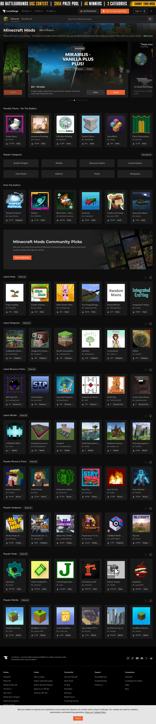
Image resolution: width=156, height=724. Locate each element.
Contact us (99, 685)
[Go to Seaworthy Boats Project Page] (141, 207)
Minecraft (7, 681)
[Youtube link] (137, 658)
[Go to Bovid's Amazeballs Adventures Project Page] (65, 345)
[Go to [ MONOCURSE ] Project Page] (14, 437)
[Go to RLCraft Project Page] (141, 529)
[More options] (151, 11)
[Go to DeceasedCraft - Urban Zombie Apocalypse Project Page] (40, 529)
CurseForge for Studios (133, 681)
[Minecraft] (5, 19)
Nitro (127, 689)
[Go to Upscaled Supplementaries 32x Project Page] (65, 391)
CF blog (67, 685)
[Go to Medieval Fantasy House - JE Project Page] (116, 437)
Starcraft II (7, 693)
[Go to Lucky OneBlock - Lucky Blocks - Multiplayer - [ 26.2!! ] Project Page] (65, 622)
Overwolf (128, 677)
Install (115, 92)
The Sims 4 (7, 689)
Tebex (127, 685)
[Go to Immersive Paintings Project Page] (40, 130)
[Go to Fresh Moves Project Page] (40, 483)
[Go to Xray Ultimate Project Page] (141, 483)
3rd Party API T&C (41, 693)
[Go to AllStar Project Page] (141, 345)
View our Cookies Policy (95, 712)
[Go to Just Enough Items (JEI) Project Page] (65, 576)
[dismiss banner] (152, 3)
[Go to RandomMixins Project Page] (116, 298)
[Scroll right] (151, 278)
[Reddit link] (151, 658)
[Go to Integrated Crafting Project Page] (141, 298)
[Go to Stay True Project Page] (90, 483)
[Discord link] (141, 658)
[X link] (146, 658)
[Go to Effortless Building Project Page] (65, 130)
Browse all (146, 155)
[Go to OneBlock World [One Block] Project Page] (141, 622)
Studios (50, 11)
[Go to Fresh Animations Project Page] (14, 483)
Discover (15, 19)
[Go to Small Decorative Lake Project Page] (90, 437)
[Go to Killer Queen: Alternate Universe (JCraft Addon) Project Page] (65, 298)
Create (37, 11)
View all (22, 277)
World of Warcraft (10, 685)
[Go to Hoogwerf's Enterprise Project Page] (40, 345)
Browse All (27, 19)
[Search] (150, 19)
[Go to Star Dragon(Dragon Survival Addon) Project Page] (90, 298)
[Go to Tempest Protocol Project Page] (14, 207)
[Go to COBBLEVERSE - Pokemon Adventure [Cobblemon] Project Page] (116, 529)
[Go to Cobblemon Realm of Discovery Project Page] (14, 345)
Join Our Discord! (71, 677)
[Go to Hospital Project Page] (65, 437)
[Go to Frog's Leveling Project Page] (14, 298)
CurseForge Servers (71, 701)
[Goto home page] (10, 11)
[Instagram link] (128, 658)
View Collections (22, 258)
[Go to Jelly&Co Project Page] (90, 345)
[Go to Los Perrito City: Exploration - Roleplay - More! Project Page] (116, 622)
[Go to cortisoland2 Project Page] (116, 345)
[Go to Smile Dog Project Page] (116, 391)
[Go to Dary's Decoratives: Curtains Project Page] (141, 130)
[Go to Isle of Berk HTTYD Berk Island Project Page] (90, 622)
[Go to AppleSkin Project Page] (141, 576)
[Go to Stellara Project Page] (40, 207)
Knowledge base (101, 677)
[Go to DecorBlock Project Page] (116, 130)
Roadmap (67, 693)
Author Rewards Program (43, 685)
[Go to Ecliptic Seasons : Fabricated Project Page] (40, 298)
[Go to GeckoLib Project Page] (14, 576)
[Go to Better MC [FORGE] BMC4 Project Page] (65, 529)
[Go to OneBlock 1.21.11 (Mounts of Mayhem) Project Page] (40, 622)
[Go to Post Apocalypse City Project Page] (141, 437)
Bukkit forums (69, 697)
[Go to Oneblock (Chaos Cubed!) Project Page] (14, 622)
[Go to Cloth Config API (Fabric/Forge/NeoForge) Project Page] (40, 576)
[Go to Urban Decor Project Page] (14, 130)
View (95, 92)
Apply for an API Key (41, 689)
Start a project (39, 677)
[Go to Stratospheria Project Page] (40, 391)
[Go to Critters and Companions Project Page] (116, 207)
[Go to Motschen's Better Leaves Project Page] (65, 483)
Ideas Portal (68, 681)
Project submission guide (43, 681)
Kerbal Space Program (11, 697)
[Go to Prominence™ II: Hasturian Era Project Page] (90, 529)
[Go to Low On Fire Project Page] (116, 483)
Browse (25, 11)
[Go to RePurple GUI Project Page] (14, 391)
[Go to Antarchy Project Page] (90, 207)
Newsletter (68, 689)
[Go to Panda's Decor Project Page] (90, 130)
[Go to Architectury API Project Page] (90, 576)
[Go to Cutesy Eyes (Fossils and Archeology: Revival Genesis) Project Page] (141, 391)
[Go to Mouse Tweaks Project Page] (116, 576)
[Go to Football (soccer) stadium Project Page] (40, 437)
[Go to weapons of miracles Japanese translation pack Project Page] (90, 391)
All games (6, 677)
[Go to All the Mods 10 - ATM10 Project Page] (14, 529)
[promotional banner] (78, 3)
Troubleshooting (101, 681)
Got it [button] (78, 718)
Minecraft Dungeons (11, 701)
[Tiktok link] (132, 658)
